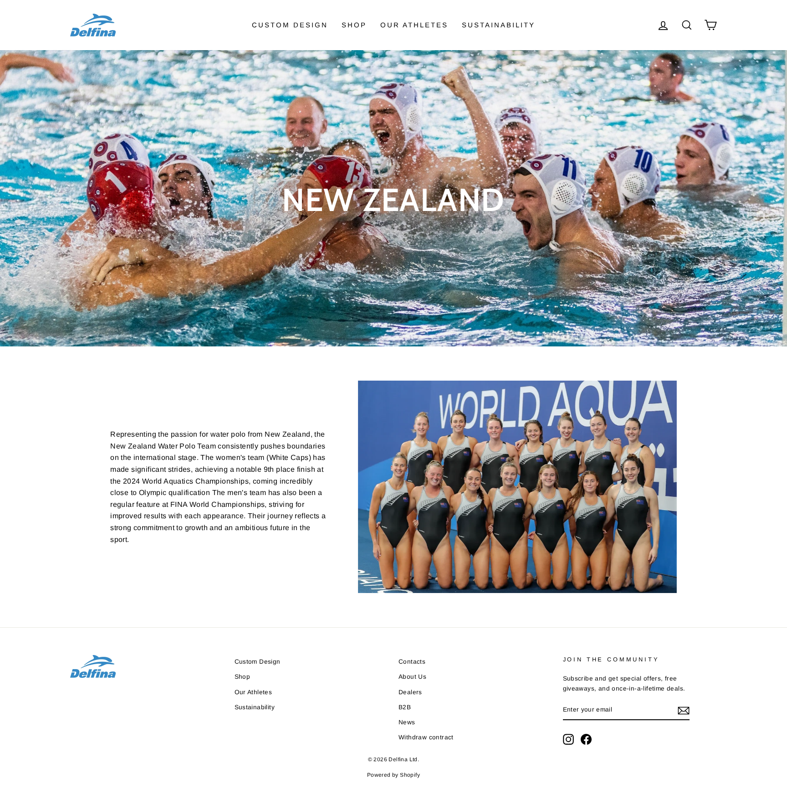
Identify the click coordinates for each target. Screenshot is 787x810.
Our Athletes (414, 25)
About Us (412, 676)
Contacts (412, 661)
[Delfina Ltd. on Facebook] (586, 739)
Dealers (410, 692)
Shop (354, 25)
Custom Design (290, 25)
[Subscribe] (684, 710)
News (407, 722)
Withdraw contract (426, 737)
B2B (405, 707)
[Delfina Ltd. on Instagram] (568, 739)
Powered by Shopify (393, 775)
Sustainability (498, 25)
